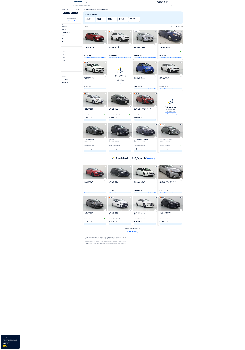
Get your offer (170, 113)
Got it (4, 346)
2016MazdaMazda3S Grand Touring (168, 181)
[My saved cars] (164, 2)
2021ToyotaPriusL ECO (139, 181)
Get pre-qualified (120, 83)
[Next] (105, 37)
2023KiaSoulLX (112, 139)
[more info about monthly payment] (91, 55)
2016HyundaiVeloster (89, 46)
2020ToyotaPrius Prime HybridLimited (143, 108)
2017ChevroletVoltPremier (166, 139)
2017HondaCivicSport (89, 139)
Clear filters (78, 9)
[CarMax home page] (78, 2)
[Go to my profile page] (168, 2)
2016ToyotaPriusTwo (89, 108)
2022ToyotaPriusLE (88, 212)
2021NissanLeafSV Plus (165, 46)
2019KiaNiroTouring (114, 46)
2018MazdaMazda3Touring (166, 212)
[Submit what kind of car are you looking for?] (170, 5)
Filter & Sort (66, 9)
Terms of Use (5, 343)
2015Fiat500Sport (138, 77)
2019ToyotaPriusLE (113, 108)
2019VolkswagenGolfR (165, 77)
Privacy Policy (7, 342)
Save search (72, 20)
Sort (171, 26)
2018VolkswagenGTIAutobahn (141, 139)
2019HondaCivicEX (88, 181)
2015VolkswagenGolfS (89, 77)
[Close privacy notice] (18, 336)
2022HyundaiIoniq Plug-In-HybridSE (142, 46)
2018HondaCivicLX (113, 181)
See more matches (132, 231)
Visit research (150, 158)
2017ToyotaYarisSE (113, 212)
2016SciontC (137, 212)
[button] (66, 13)
